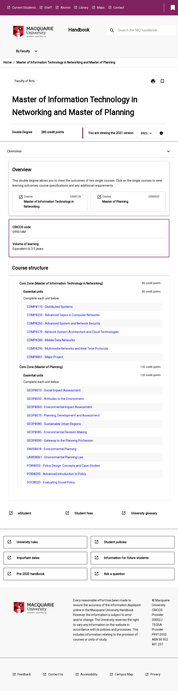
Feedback (24, 674)
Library (83, 7)
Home (7, 62)
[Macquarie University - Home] (33, 32)
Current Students (24, 7)
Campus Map (124, 674)
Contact (118, 7)
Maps (101, 7)
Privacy (155, 674)
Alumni (65, 7)
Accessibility (89, 674)
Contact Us (55, 674)
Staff (48, 7)
